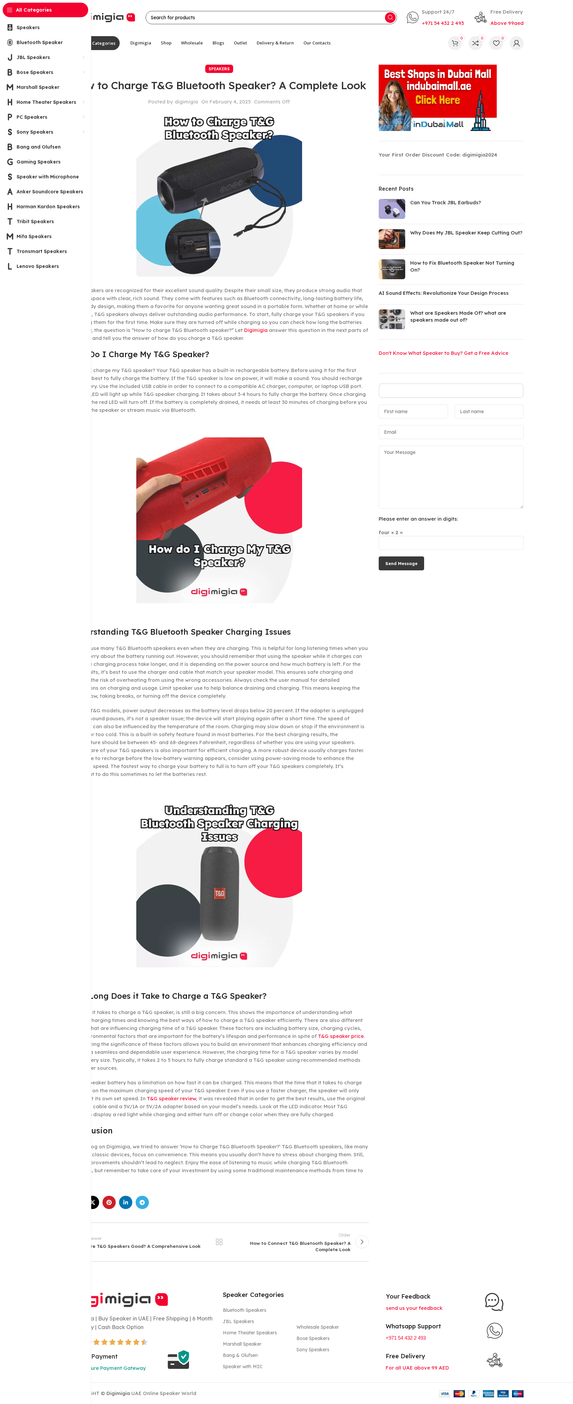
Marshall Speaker (242, 1344)
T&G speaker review (171, 1098)
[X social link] (92, 1202)
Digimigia (256, 330)
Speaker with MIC (242, 1367)
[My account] (516, 43)
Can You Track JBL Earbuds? (445, 202)
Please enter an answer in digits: (418, 519)
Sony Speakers (312, 1350)
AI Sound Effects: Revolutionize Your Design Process (444, 293)
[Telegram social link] (142, 1202)
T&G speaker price (341, 1036)
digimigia (186, 101)
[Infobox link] (435, 17)
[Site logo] (102, 17)
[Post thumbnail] (392, 209)
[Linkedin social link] (125, 1202)
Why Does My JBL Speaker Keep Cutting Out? (466, 232)
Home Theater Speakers (250, 1333)
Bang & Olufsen (240, 1355)
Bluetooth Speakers (244, 1310)
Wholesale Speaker (317, 1327)
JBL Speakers (238, 1321)
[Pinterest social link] (109, 1202)
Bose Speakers (313, 1338)
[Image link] (119, 1299)
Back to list (219, 1241)
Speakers (219, 68)
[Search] (390, 17)
